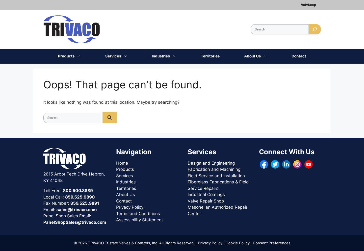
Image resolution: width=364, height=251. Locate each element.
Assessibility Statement (139, 219)
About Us (252, 56)
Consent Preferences (271, 243)
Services (113, 56)
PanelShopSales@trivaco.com (74, 222)
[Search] (110, 117)
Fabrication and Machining (214, 169)
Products (66, 56)
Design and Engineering (211, 163)
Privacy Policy (129, 207)
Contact (298, 56)
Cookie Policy (238, 243)
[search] (315, 29)
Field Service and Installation (216, 175)
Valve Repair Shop (206, 201)
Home (122, 163)
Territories (210, 56)
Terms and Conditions (138, 213)
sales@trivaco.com (76, 209)
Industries (161, 56)
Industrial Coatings (206, 194)
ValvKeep (308, 5)
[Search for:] (73, 117)
